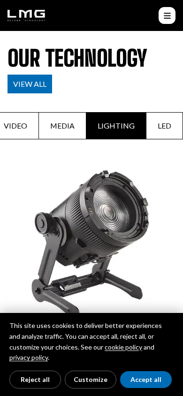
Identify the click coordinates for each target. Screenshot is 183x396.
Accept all (145, 379)
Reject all (35, 379)
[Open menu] (167, 15)
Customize (90, 379)
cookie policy (123, 347)
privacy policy (28, 357)
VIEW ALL (29, 83)
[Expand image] (91, 246)
